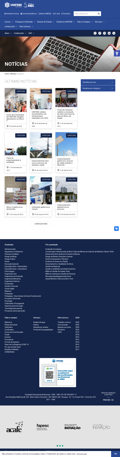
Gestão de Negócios (52, 266)
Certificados (9, 330)
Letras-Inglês (9, 289)
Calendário (9, 327)
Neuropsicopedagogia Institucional (58, 276)
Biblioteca (8, 322)
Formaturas (9, 339)
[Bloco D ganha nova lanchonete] (15, 196)
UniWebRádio (10, 352)
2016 (77, 337)
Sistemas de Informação (14, 306)
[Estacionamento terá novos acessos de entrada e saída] (41, 152)
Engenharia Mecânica (13, 279)
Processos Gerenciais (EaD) (15, 311)
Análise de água (39, 322)
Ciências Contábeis (12, 254)
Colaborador (19, 33)
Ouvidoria (66, 14)
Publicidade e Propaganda (14, 303)
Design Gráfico (10, 259)
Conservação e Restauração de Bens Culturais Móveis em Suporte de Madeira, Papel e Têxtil (79, 252)
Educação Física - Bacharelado (16, 266)
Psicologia (8, 301)
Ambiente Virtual (12, 14)
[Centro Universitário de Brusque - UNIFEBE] (19, 5)
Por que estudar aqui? (13, 347)
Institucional (10, 26)
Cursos (8, 22)
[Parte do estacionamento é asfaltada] (15, 152)
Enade (7, 335)
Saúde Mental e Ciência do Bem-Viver (59, 279)
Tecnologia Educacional (13, 308)
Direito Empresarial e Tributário (56, 259)
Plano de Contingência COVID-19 (17, 344)
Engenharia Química (12, 281)
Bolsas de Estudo (44, 22)
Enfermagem (10, 271)
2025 (77, 325)
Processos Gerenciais (13, 298)
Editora (36, 325)
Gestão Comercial (11, 286)
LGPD (60, 332)
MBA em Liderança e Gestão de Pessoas (60, 274)
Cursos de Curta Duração (14, 332)
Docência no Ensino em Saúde (56, 261)
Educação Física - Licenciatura (16, 269)
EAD (30, 33)
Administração (10, 249)
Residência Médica (12, 349)
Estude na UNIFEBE (64, 22)
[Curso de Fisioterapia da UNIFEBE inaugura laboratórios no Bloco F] (15, 108)
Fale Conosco (25, 26)
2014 (77, 342)
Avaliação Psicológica (53, 249)
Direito (7, 261)
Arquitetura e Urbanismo (14, 252)
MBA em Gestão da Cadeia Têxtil (57, 271)
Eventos (8, 337)
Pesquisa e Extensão (24, 22)
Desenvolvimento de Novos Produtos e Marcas (62, 254)
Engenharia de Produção (14, 276)
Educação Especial (11, 264)
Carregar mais (41, 224)
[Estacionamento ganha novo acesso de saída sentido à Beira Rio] (66, 152)
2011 (77, 349)
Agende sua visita (64, 327)
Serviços (99, 22)
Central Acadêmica (29, 14)
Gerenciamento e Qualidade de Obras (59, 264)
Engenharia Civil (10, 274)
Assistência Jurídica (40, 327)
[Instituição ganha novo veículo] (41, 196)
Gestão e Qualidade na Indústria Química (60, 269)
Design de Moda (11, 256)
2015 (77, 339)
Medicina (8, 291)
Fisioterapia (9, 284)
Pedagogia (9, 294)
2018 (77, 335)
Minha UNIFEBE (45, 14)
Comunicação (63, 325)
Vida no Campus (84, 22)
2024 (77, 327)
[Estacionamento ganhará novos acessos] (66, 196)
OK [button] (115, 454)
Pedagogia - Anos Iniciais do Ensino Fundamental (23, 296)
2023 (77, 330)
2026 (77, 322)
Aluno (7, 33)
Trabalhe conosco (64, 322)
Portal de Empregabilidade (43, 330)
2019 (77, 332)
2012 (77, 347)
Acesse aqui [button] (82, 454)
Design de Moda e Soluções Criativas (59, 256)
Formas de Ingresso (12, 342)
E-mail (57, 14)
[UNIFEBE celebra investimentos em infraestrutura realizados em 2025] (41, 108)
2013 (77, 344)
